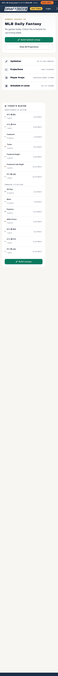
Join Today (36, 8)
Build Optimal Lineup (30, 40)
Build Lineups (25, 261)
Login (48, 8)
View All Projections (29, 47)
